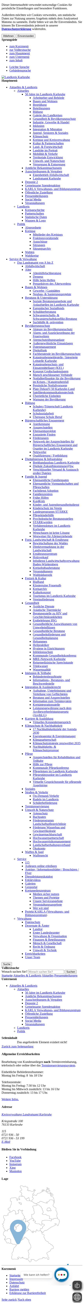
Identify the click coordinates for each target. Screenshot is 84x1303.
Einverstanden (26, 35)
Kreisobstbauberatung (46, 567)
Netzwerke (39, 452)
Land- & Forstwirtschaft (48, 147)
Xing (12, 1167)
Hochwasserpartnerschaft (48, 838)
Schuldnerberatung (44, 311)
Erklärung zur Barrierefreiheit (27, 1293)
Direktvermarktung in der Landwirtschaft (48, 548)
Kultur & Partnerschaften (48, 143)
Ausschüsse (40, 241)
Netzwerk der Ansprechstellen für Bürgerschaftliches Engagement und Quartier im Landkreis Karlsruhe (55, 445)
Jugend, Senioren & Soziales (50, 132)
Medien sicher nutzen (46, 894)
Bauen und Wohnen (45, 101)
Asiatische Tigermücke (47, 610)
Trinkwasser (40, 666)
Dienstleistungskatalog (39, 876)
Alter (28, 269)
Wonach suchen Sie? (14, 971)
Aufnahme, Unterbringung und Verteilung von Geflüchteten (52, 692)
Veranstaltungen (35, 203)
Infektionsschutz (43, 652)
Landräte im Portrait (45, 150)
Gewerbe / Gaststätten (46, 290)
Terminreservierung (37, 806)
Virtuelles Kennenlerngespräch (52, 722)
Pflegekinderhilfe (43, 515)
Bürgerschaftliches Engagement (44, 420)
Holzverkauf (40, 557)
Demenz (38, 276)
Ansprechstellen (43, 427)
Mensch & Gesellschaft (47, 943)
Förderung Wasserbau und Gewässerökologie (49, 829)
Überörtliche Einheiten (47, 396)
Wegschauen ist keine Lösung (51, 532)
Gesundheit (32, 603)
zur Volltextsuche (20, 49)
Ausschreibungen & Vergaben (43, 171)
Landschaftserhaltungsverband (51, 845)
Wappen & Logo (35, 220)
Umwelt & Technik (45, 950)
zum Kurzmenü (19, 46)
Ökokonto (39, 848)
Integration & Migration (47, 129)
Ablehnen (8, 35)
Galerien (30, 883)
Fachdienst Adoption (45, 490)
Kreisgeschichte (35, 210)
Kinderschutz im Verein (47, 508)
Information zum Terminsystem (52, 701)
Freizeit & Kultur (35, 578)
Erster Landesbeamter (46, 932)
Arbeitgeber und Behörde (48, 97)
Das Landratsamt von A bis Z (35, 262)
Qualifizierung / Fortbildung (50, 455)
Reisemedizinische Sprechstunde (53, 662)
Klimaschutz (40, 136)
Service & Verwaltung (23, 259)
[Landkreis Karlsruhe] (16, 77)
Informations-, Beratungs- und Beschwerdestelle (51, 681)
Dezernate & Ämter (37, 925)
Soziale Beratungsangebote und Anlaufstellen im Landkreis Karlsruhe (56, 303)
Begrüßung (40, 104)
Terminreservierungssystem (58, 1065)
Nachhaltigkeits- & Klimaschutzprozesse (46, 748)
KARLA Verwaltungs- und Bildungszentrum (52, 189)
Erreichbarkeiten (35, 953)
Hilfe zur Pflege (42, 764)
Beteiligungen (41, 108)
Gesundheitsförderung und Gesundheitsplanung (49, 636)
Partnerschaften (34, 213)
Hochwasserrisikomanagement (52, 841)
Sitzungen (39, 245)
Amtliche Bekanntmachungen (43, 168)
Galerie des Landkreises (47, 115)
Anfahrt (14, 1286)
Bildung (38, 111)
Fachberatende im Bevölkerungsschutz (56, 353)
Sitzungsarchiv (42, 248)
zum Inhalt (15, 60)
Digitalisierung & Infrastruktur (43, 459)
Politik (21, 224)
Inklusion (38, 125)
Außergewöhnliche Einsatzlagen (53, 343)
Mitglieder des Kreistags (48, 234)
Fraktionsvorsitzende (45, 238)
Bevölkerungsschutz (37, 325)
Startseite (7, 975)
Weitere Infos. (10, 1099)
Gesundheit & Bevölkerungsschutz (54, 118)
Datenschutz (32, 922)
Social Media (33, 199)
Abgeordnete (33, 227)
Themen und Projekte (46, 897)
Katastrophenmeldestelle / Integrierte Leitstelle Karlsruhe (55, 359)
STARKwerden (42, 522)
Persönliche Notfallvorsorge (50, 385)
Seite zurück (9, 1299)
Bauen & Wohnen (36, 287)
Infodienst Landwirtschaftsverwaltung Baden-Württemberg (56, 562)
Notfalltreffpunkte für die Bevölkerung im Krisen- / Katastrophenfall (56, 380)
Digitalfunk (40, 350)
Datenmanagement (44, 346)
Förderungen (41, 438)
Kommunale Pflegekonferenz (51, 767)
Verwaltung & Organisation (50, 936)
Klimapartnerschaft (44, 739)
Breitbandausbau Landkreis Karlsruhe (56, 462)
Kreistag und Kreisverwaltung (51, 139)
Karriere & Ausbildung (39, 718)
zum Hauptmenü (19, 53)
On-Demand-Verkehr (46, 795)
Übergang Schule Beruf (47, 417)
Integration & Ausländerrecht (43, 687)
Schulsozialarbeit (43, 413)
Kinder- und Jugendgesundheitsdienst (56, 504)
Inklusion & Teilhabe (38, 673)
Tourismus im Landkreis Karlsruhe (54, 596)
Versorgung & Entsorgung (49, 164)
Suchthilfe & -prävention (48, 322)
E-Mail (6, 1141)
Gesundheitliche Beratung (49, 631)
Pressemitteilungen (36, 196)
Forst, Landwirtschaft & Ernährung (46, 539)
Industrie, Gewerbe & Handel (51, 122)
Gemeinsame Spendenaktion (42, 185)
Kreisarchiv (40, 589)
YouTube (15, 1160)
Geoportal (31, 887)
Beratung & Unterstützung (41, 297)
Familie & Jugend (36, 476)
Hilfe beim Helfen (44, 280)
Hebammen (40, 641)
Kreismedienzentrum (38, 890)
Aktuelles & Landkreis (23, 87)
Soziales (30, 788)
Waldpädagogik (42, 574)
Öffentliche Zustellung (39, 192)
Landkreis (23, 206)
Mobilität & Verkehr (45, 154)
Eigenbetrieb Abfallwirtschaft (51, 175)
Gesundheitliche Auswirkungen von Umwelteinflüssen (55, 625)
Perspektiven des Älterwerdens (52, 283)
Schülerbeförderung (45, 802)
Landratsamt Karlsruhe (47, 178)
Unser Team (32, 957)
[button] (17, 1046)
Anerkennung (41, 424)
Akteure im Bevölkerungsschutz (52, 329)
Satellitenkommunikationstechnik (53, 392)
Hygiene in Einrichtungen (49, 648)
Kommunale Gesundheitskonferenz (54, 655)
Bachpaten (39, 817)
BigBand (38, 581)
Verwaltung (24, 918)
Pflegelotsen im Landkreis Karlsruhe (55, 771)
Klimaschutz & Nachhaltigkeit (43, 725)
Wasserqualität (42, 669)
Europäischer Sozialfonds (48, 308)
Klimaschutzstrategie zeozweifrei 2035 (56, 743)
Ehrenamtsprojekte (44, 431)
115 (27, 862)
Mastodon (15, 1171)
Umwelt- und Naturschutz (49, 161)
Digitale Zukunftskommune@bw (53, 466)
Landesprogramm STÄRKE (50, 511)
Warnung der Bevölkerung (49, 399)
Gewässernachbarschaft (47, 834)
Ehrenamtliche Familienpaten (51, 480)
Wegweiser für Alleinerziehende (52, 536)
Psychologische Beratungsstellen (53, 518)
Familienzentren (43, 494)
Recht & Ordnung (44, 946)
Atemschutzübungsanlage (48, 339)
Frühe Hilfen (41, 497)
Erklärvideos (33, 880)
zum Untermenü (19, 56)
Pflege (29, 753)
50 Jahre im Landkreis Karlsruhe (45, 94)
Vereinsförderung (43, 599)
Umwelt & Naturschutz (39, 810)
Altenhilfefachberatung (47, 273)
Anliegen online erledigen (41, 866)
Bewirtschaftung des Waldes (50, 543)
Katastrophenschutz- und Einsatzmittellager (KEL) (48, 366)
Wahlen (29, 252)
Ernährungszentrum (45, 553)
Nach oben (24, 1299)
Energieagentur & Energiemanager (54, 736)
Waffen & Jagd (34, 852)
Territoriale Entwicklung (48, 157)
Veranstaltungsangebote (47, 904)
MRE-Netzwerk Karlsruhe (49, 659)
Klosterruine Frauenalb (47, 585)
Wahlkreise (32, 255)
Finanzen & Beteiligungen (49, 939)
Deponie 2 (31, 182)
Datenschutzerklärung (16, 29)
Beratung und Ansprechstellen (51, 697)
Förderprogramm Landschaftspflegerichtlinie (49, 822)
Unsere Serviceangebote (48, 901)
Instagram (15, 1164)
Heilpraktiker (41, 645)
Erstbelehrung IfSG (45, 620)
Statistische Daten (36, 217)
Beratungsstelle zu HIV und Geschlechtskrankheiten (50, 615)
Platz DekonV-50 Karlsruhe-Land (54, 389)
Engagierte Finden (44, 434)
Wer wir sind (41, 908)
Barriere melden (19, 1289)
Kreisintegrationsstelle (46, 704)
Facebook (15, 1157)
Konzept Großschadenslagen (50, 371)
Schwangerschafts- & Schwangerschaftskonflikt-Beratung (55, 317)
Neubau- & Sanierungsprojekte (52, 294)
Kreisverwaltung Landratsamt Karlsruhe (27, 1114)
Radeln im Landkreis (46, 799)
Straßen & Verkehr (36, 792)
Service (21, 859)
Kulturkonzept (42, 592)
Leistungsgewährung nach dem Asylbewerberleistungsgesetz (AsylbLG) (52, 711)
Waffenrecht (40, 855)
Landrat (37, 929)
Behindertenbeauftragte (47, 676)
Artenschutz (40, 813)
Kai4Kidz (39, 501)
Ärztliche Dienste (43, 606)
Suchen (70, 971)
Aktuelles (23, 90)
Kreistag (30, 231)
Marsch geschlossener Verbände (52, 375)
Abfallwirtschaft (35, 266)
